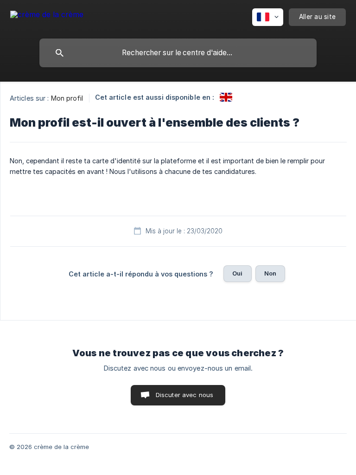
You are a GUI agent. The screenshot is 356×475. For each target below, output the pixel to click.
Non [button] (270, 273)
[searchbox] (178, 53)
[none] (46, 16)
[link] (226, 97)
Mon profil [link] (67, 98)
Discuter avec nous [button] (185, 394)
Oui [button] (237, 273)
